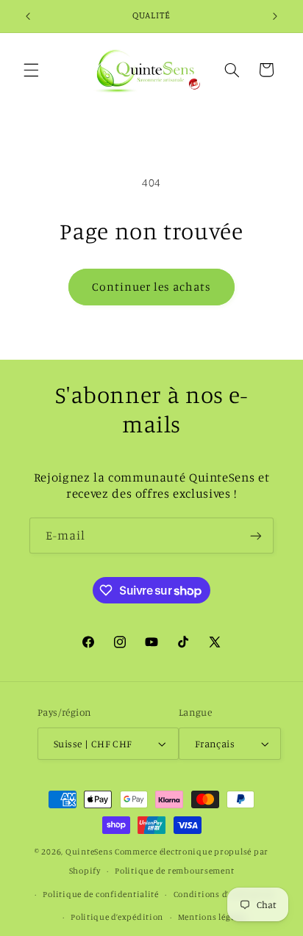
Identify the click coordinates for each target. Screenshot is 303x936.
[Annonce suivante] (275, 16)
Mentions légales (212, 917)
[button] (31, 70)
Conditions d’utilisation (224, 894)
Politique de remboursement (174, 871)
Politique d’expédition (117, 917)
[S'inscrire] (256, 536)
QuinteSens (89, 851)
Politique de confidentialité (101, 894)
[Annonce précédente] (28, 16)
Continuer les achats (152, 287)
